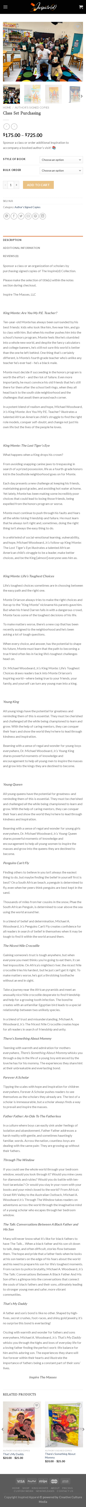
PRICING (67, 1488)
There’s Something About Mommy (60, 1455)
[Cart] (81, 7)
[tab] (43, 240)
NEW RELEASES (45, 1491)
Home (7, 107)
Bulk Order (12, 170)
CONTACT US (65, 1491)
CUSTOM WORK (23, 1491)
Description (12, 240)
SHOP (25, 1488)
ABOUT (55, 1488)
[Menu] (5, 7)
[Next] (76, 52)
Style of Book (14, 159)
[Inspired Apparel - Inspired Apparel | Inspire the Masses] (43, 7)
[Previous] (9, 52)
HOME (16, 1488)
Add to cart (38, 185)
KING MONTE (40, 1488)
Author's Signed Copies (32, 107)
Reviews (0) (10, 256)
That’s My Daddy (13, 1454)
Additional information (21, 247)
